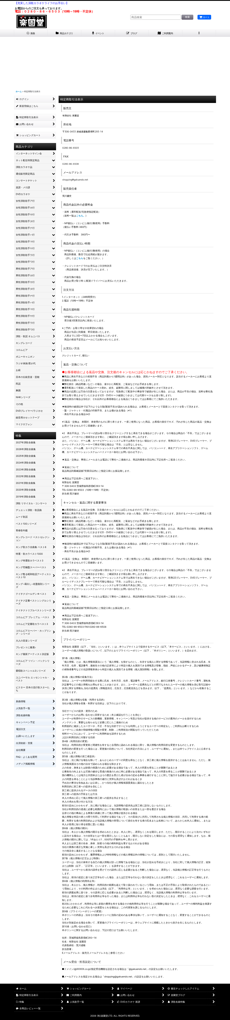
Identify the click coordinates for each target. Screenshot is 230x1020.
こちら (79, 258)
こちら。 (81, 215)
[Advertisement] (115, 62)
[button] (199, 33)
